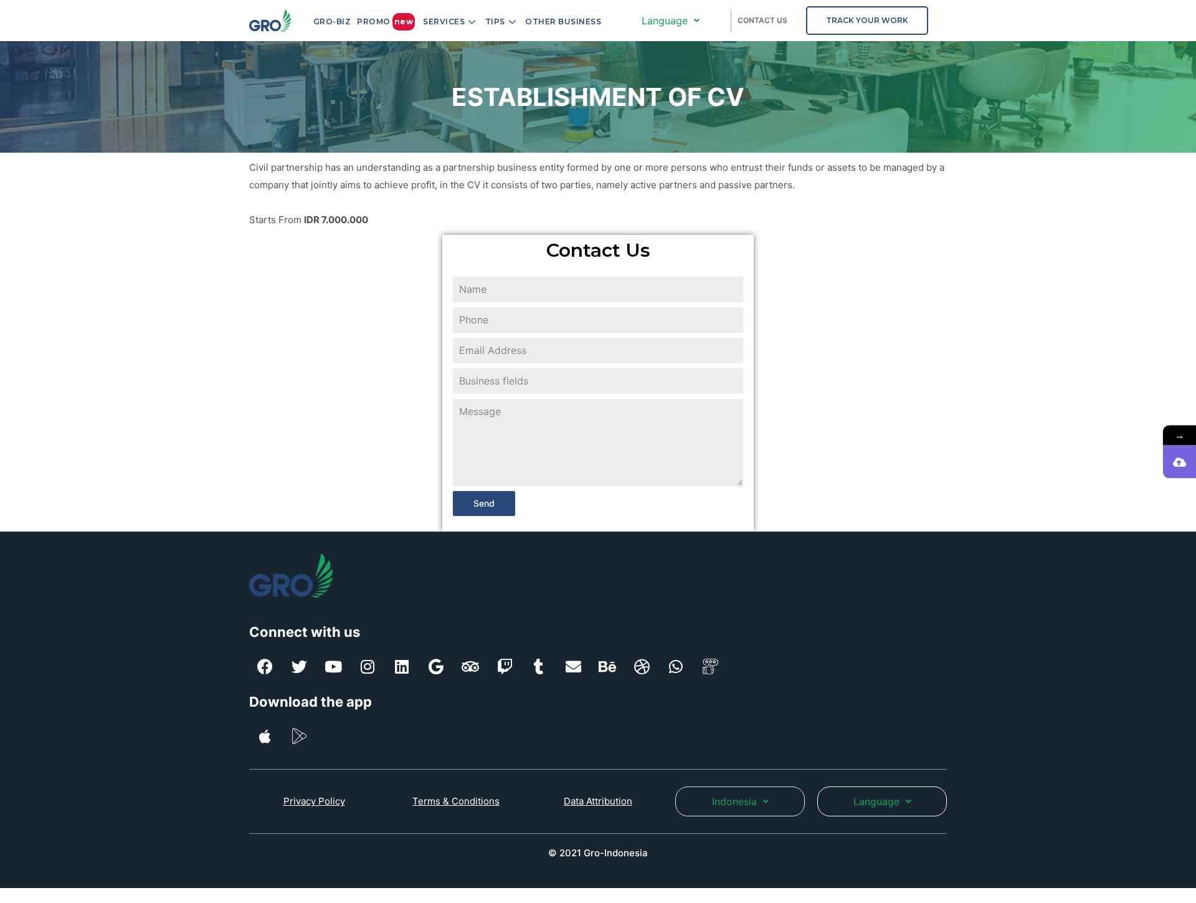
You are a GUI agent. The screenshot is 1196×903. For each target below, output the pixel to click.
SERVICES (444, 21)
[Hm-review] (710, 666)
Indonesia (734, 801)
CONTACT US (762, 20)
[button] (867, 20)
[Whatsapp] (675, 666)
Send (484, 503)
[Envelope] (573, 666)
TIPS (495, 21)
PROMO (385, 21)
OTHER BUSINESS (563, 21)
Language (665, 20)
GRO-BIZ (332, 21)
